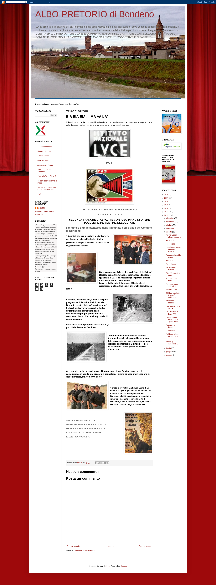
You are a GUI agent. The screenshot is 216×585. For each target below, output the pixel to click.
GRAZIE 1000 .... (44, 160)
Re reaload (170, 241)
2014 (166, 208)
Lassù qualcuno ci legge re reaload (173, 249)
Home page (109, 546)
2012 (166, 215)
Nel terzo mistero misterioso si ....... (173, 336)
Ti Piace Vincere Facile (172, 280)
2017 (166, 198)
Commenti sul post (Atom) (84, 550)
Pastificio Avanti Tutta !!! (46, 176)
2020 (166, 195)
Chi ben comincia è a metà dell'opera (173, 295)
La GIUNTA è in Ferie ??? (172, 313)
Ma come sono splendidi (172, 285)
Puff (39, 194)
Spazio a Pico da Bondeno (44, 171)
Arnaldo (41, 208)
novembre (170, 222)
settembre (170, 228)
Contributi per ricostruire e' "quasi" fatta (172, 319)
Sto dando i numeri (170, 302)
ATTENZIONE (171, 290)
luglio (168, 348)
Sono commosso (44, 151)
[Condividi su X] (101, 462)
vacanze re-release (170, 268)
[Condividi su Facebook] (104, 462)
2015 (166, 205)
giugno (169, 352)
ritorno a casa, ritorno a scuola (173, 236)
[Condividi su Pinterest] (107, 462)
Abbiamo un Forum (45, 165)
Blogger (123, 566)
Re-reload (170, 261)
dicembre (170, 218)
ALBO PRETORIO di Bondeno (94, 14)
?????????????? (44, 147)
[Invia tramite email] (96, 462)
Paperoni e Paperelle (171, 326)
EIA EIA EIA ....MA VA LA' (173, 307)
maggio (169, 355)
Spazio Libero (43, 156)
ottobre (169, 225)
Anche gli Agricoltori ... (172, 343)
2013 (166, 212)
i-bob (108, 566)
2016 (166, 201)
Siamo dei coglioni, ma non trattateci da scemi (46, 188)
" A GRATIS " (171, 331)
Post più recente (73, 546)
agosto (169, 232)
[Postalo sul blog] (99, 462)
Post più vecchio (145, 546)
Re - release (171, 264)
